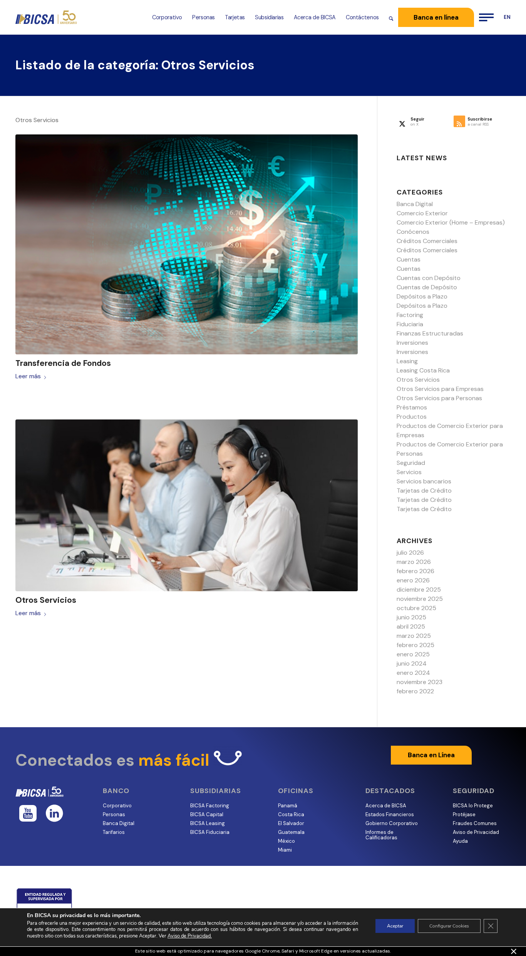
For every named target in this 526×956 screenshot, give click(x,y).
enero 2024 (413, 673)
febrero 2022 (415, 691)
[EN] (505, 17)
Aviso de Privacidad (476, 832)
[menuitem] (167, 17)
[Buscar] (391, 17)
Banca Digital (415, 204)
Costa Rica (291, 814)
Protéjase (464, 814)
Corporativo (117, 805)
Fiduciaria (410, 324)
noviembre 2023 (419, 682)
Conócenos (413, 232)
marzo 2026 (414, 562)
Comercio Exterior (422, 213)
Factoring (410, 315)
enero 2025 (413, 654)
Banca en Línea (431, 755)
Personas (114, 814)
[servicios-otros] (186, 505)
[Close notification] (513, 951)
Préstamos (412, 407)
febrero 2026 (415, 571)
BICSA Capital (206, 814)
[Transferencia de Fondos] (186, 244)
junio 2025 (411, 617)
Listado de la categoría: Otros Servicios (135, 65)
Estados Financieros (389, 814)
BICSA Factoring (209, 805)
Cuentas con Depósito (429, 278)
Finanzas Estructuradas (430, 333)
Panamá (287, 805)
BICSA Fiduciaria (209, 832)
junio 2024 (412, 663)
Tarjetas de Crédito (424, 490)
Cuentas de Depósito (427, 287)
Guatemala (291, 832)
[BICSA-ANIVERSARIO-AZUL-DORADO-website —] (46, 17)
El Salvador (291, 823)
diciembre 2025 (419, 589)
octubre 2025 (416, 608)
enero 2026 (413, 580)
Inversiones (412, 343)
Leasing (407, 361)
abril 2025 (411, 626)
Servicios (409, 472)
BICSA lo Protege (473, 805)
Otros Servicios (45, 600)
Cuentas (408, 259)
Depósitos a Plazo (422, 296)
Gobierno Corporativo (391, 823)
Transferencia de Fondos (63, 363)
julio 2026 (410, 552)
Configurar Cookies (449, 926)
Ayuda (460, 841)
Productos (412, 417)
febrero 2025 (415, 645)
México (286, 841)
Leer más (28, 376)
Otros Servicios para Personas (439, 398)
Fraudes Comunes (475, 823)
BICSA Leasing (207, 823)
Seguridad (411, 463)
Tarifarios (114, 832)
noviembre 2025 (420, 599)
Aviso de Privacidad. (190, 936)
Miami (285, 850)
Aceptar (395, 926)
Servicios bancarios (424, 481)
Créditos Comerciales (427, 241)
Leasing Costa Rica (423, 370)
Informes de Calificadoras (381, 835)
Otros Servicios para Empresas (440, 389)
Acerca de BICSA (385, 805)
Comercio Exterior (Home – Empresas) (451, 222)
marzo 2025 (414, 636)
